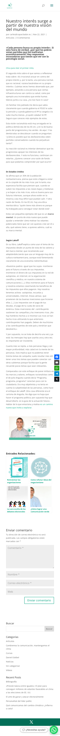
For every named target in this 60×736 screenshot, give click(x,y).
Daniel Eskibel (12, 657)
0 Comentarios (23, 37)
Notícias (10, 661)
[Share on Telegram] (56, 373)
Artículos (10, 37)
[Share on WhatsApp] (56, 368)
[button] (54, 730)
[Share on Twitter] (56, 379)
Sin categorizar (13, 666)
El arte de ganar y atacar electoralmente (25, 696)
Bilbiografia (11, 681)
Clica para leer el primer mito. (20, 68)
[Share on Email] (56, 362)
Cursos (9, 653)
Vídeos (9, 670)
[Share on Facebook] (56, 356)
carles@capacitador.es (20, 34)
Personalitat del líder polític (19, 701)
